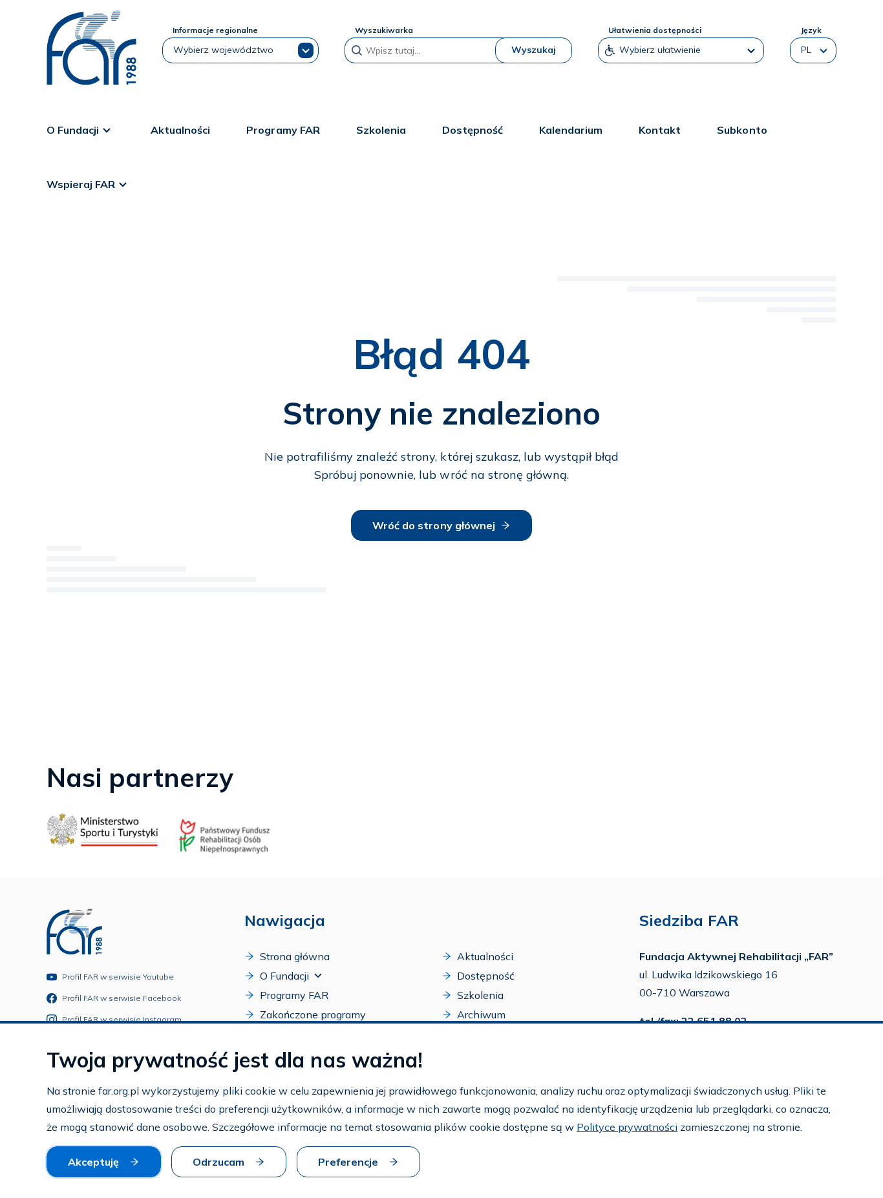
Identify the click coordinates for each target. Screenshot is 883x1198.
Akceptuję (93, 1161)
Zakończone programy (313, 1014)
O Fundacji (73, 129)
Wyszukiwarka (384, 30)
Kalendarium (570, 129)
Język (811, 30)
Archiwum (481, 1014)
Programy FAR (282, 129)
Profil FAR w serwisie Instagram (122, 1019)
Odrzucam (218, 1161)
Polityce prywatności (627, 1126)
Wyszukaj (533, 50)
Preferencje (348, 1161)
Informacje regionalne (215, 30)
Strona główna (295, 956)
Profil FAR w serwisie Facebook (122, 998)
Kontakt (660, 129)
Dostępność (472, 129)
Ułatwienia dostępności (654, 30)
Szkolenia (381, 129)
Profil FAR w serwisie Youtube (118, 977)
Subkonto (742, 129)
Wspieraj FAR (81, 184)
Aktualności (180, 129)
